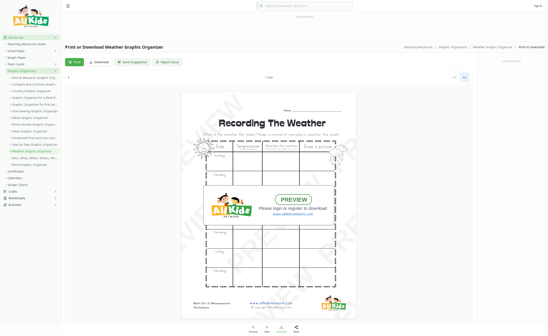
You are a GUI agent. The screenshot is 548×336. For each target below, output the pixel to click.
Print (77, 62)
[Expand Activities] (54, 205)
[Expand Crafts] (54, 191)
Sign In (538, 6)
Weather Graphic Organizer (493, 47)
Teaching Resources (418, 47)
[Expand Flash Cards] (54, 64)
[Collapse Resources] (54, 37)
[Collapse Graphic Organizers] (54, 71)
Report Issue (170, 62)
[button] (31, 37)
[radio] (454, 77)
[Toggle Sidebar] (61, 168)
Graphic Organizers (453, 47)
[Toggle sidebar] (68, 6)
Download (101, 62)
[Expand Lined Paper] (54, 50)
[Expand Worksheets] (54, 198)
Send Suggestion (135, 62)
